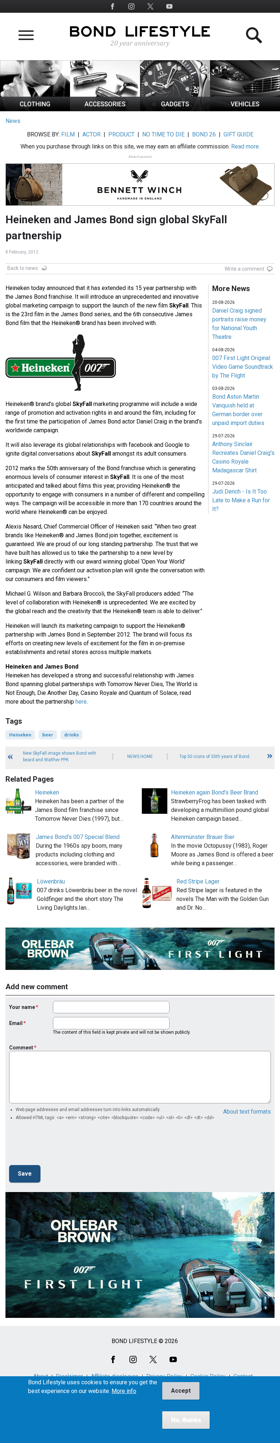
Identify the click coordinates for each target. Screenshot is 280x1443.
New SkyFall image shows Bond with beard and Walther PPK (59, 756)
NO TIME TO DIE (163, 134)
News (12, 120)
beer (47, 735)
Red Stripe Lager (197, 881)
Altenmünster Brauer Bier (202, 836)
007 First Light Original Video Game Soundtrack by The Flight (242, 367)
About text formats (247, 1111)
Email (16, 1023)
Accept (181, 1390)
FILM (68, 134)
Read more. (245, 146)
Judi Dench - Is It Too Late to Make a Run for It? (241, 500)
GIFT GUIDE (238, 134)
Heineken (20, 735)
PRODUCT (121, 134)
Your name (22, 1007)
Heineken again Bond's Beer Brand (214, 792)
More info (124, 1391)
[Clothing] (35, 109)
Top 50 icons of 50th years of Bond (214, 756)
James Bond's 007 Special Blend (78, 836)
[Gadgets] (175, 109)
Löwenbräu (51, 881)
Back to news (22, 268)
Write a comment (244, 269)
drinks (71, 735)
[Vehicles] (245, 109)
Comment (21, 1048)
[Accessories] (105, 109)
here (81, 701)
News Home (140, 756)
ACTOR (91, 134)
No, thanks (186, 1420)
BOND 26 (204, 134)
